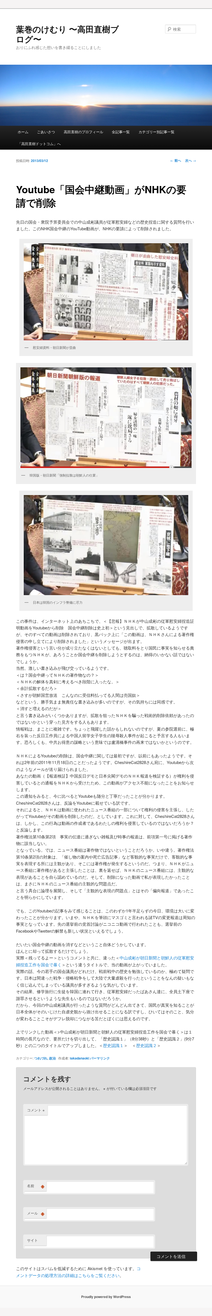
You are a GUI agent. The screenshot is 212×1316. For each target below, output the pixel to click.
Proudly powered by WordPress (106, 1296)
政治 (52, 1058)
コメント (36, 1110)
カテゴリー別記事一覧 (156, 131)
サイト (32, 1240)
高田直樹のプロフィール (83, 131)
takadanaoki (79, 1058)
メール (35, 1213)
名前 (35, 1185)
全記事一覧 (121, 131)
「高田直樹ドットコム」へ (39, 143)
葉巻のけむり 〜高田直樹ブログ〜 (67, 34)
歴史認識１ (113, 1045)
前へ (175, 160)
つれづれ (40, 1058)
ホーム (23, 131)
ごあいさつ (46, 131)
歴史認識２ (146, 1045)
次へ (190, 160)
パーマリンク (100, 1058)
